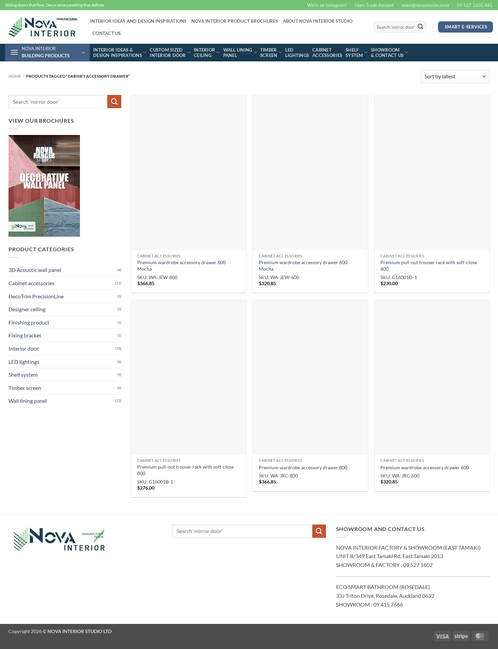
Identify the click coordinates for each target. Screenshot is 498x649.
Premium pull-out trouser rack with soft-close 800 (185, 470)
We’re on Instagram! (327, 5)
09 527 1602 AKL (475, 5)
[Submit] (420, 27)
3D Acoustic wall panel (34, 270)
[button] (47, 52)
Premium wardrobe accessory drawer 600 (424, 467)
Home (14, 76)
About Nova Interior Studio (318, 21)
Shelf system (354, 52)
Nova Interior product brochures (234, 21)
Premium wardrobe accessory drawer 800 (303, 467)
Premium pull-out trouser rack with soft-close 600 (428, 265)
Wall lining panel (237, 52)
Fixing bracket (24, 335)
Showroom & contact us (387, 52)
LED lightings (297, 52)
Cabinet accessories (327, 52)
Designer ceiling (26, 309)
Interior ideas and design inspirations (138, 21)
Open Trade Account (374, 5)
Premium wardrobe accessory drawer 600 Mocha (303, 265)
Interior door (23, 348)
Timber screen (268, 52)
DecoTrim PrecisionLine (36, 296)
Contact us (106, 33)
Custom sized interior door (168, 52)
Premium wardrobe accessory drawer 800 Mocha (181, 265)
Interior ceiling (204, 52)
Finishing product (28, 322)
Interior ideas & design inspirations (117, 52)
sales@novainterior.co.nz (426, 5)
